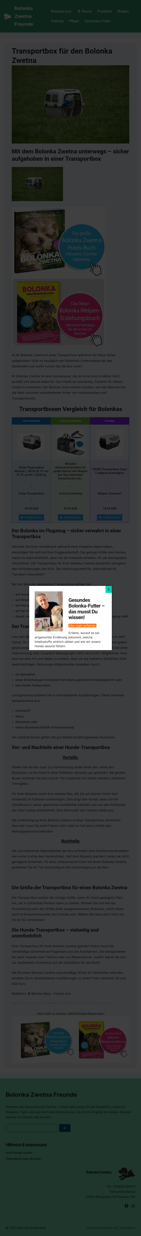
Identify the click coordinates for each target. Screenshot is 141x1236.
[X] (109, 589)
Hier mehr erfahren (82, 625)
